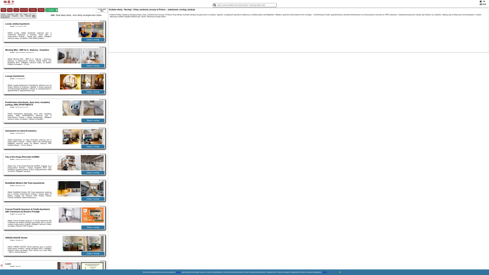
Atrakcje (32, 10)
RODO (324, 272)
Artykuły (41, 10)
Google (178, 272)
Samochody (24, 10)
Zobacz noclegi (93, 39)
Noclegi (10, 10)
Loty (16, 10)
